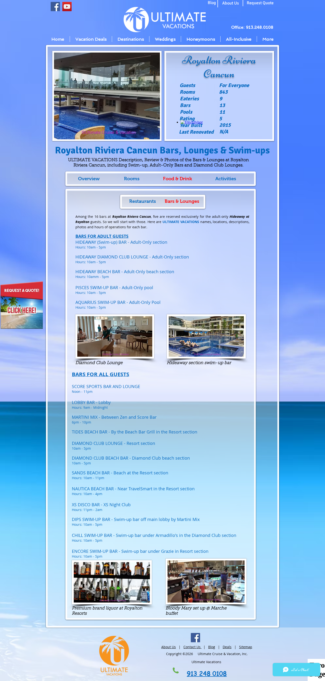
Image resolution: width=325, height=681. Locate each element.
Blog (211, 647)
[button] (107, 96)
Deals (227, 647)
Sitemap (245, 647)
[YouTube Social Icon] (67, 6)
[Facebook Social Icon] (55, 6)
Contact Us (192, 647)
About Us (168, 647)
